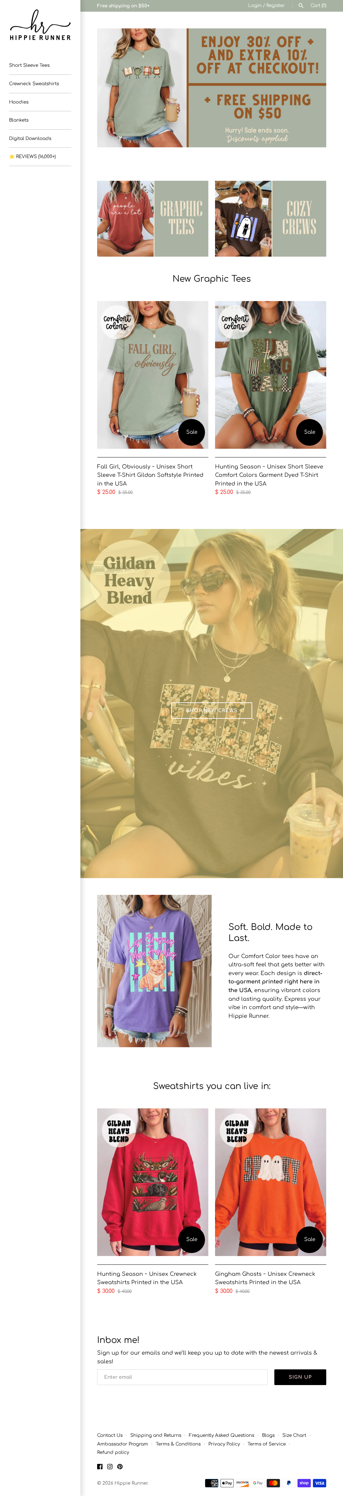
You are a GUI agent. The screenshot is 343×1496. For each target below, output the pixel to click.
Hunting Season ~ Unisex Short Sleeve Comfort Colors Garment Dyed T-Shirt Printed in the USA (269, 475)
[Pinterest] (120, 1468)
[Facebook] (99, 1468)
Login (255, 5)
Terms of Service (267, 1444)
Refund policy (113, 1452)
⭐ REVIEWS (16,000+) (32, 156)
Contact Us (110, 1435)
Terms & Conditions (178, 1444)
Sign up (300, 1377)
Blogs (268, 1435)
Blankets (18, 120)
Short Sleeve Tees (29, 65)
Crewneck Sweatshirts (34, 83)
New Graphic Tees (212, 279)
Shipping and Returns (155, 1435)
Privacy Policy (224, 1444)
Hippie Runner (131, 1483)
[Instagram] (110, 1468)
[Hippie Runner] (40, 25)
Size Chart (294, 1435)
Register (275, 5)
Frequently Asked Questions (221, 1435)
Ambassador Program (122, 1444)
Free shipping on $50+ (123, 5)
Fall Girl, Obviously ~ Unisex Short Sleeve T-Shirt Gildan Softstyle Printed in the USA (150, 475)
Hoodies (18, 102)
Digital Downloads (30, 138)
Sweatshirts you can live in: (212, 1086)
